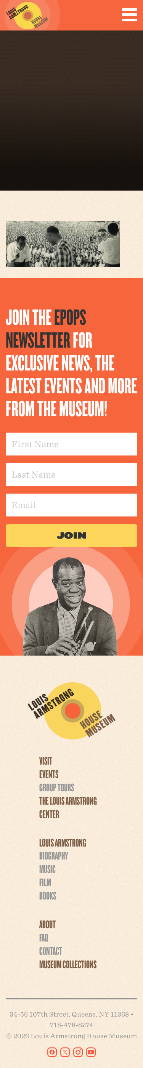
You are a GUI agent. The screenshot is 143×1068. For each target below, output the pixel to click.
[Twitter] (65, 1052)
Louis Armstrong (62, 842)
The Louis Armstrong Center (68, 807)
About (47, 924)
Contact (50, 950)
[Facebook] (52, 1052)
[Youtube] (91, 1052)
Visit (45, 760)
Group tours (56, 787)
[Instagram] (78, 1052)
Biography (53, 855)
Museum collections (67, 964)
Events (48, 774)
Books (47, 895)
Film (45, 882)
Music (47, 869)
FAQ (43, 937)
